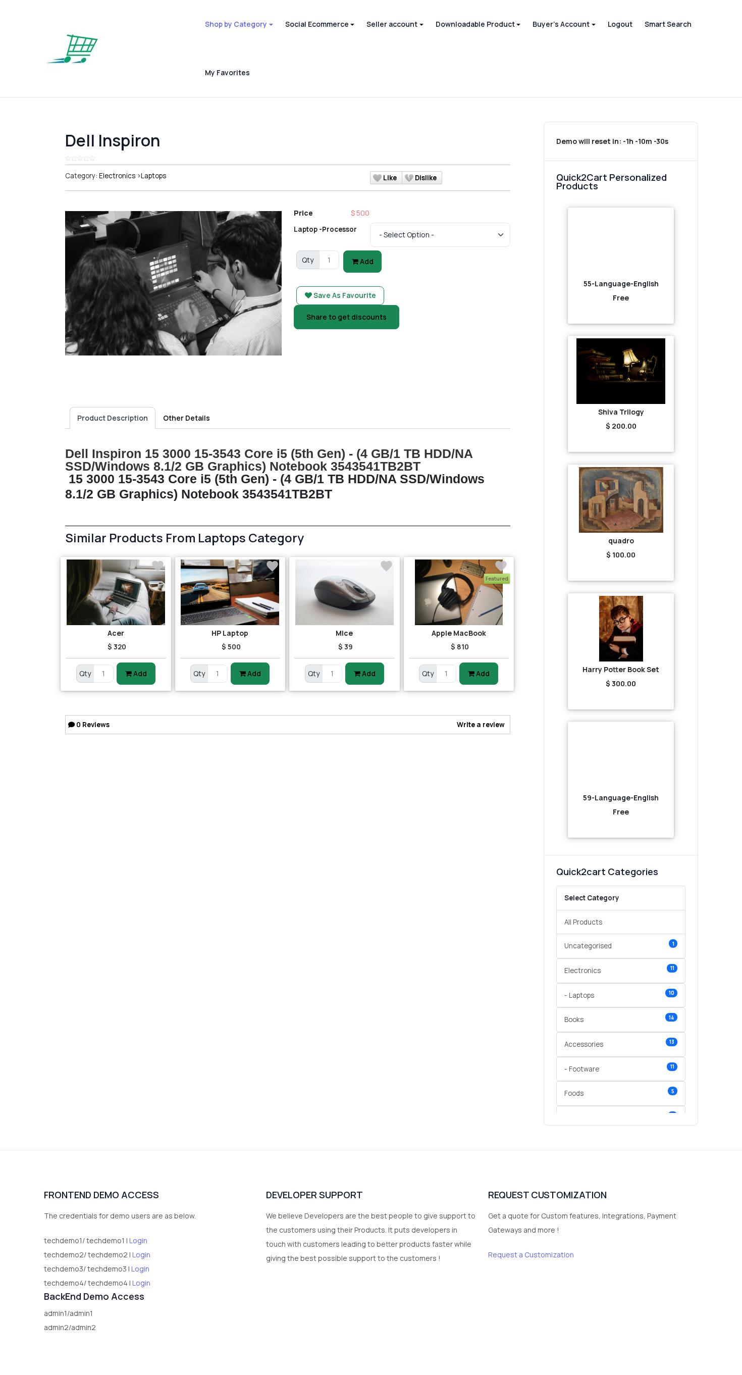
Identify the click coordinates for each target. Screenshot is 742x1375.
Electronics (117, 175)
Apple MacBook (459, 633)
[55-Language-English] (621, 243)
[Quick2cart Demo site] (71, 48)
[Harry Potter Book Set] (621, 628)
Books (619, 1019)
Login (138, 1240)
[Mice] (344, 592)
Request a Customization (531, 1254)
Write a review (481, 724)
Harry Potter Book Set (620, 669)
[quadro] (621, 500)
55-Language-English (621, 283)
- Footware (619, 1068)
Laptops (153, 175)
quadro (621, 540)
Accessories (619, 1043)
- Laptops (619, 994)
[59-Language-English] (621, 757)
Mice (344, 633)
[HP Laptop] (230, 592)
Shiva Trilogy (621, 412)
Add (366, 261)
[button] (239, 24)
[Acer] (116, 592)
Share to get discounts (346, 317)
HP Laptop (229, 633)
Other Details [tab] (186, 418)
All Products (583, 922)
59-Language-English (621, 797)
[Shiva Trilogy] (621, 371)
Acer (116, 633)
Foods (619, 1093)
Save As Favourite (344, 295)
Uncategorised (619, 945)
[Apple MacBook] (459, 592)
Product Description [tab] (112, 418)
